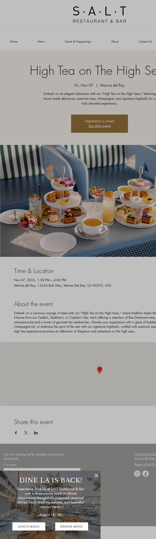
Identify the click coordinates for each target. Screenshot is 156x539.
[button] (96, 475)
